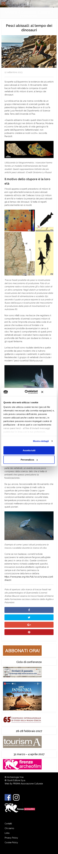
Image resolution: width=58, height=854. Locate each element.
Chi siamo (9, 828)
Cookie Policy (11, 842)
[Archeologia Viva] (29, 3)
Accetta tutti (29, 450)
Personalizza (27, 459)
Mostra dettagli (41, 441)
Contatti (8, 823)
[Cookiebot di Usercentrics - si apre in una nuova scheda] (27, 392)
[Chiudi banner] (48, 392)
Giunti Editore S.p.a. (16, 780)
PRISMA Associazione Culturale (28, 783)
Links (7, 833)
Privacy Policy (11, 838)
